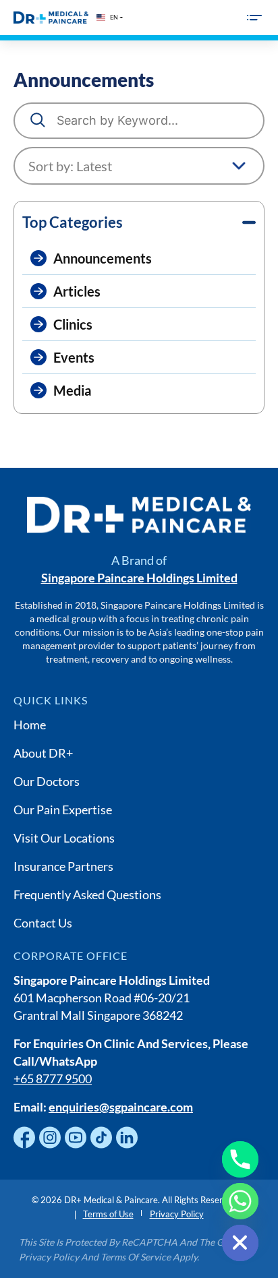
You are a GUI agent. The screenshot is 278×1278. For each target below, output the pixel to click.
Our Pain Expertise (62, 809)
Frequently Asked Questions (87, 894)
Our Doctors (46, 781)
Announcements (102, 258)
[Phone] (240, 1159)
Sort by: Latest (70, 166)
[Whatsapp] (240, 1201)
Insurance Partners (63, 866)
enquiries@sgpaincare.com (121, 1106)
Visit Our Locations (64, 837)
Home (29, 724)
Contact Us (42, 922)
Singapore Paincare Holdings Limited (139, 577)
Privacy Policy (177, 1214)
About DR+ (43, 753)
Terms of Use (108, 1214)
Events (73, 357)
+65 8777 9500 (52, 1078)
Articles (77, 291)
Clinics (72, 324)
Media (72, 390)
